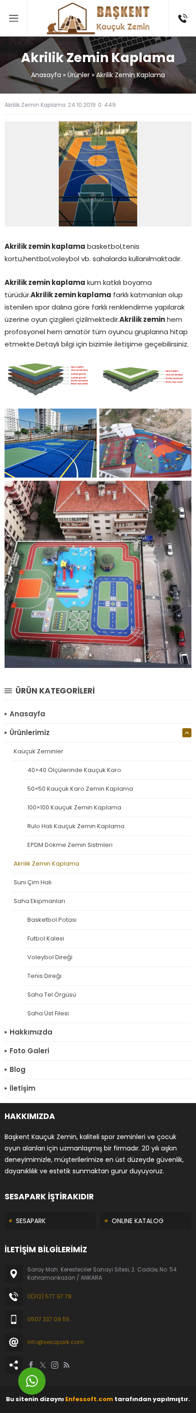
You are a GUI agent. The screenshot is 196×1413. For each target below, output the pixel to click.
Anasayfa (46, 74)
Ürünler (78, 74)
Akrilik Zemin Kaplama (130, 74)
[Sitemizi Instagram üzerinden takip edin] (54, 1365)
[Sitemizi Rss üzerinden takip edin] (66, 1365)
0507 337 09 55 (48, 1319)
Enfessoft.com (89, 1399)
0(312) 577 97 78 (49, 1296)
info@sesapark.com (55, 1342)
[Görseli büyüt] (84, 420)
